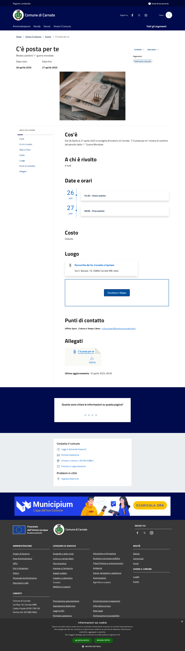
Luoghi (136, 576)
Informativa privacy (102, 606)
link (118, 635)
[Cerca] (169, 15)
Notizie (136, 553)
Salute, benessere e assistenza (107, 573)
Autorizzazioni (99, 578)
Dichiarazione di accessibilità (106, 615)
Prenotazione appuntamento (66, 601)
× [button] (182, 622)
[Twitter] (138, 15)
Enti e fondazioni (20, 568)
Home (19, 36)
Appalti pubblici (60, 573)
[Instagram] (144, 15)
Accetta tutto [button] (82, 640)
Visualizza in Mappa (117, 292)
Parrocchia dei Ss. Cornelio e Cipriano (94, 265)
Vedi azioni (151, 49)
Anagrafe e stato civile (63, 553)
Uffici (15, 563)
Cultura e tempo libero (63, 558)
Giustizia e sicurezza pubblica (106, 558)
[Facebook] (131, 15)
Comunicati (138, 558)
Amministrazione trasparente (106, 601)
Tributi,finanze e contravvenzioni (108, 563)
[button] (92, 646)
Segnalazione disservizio (64, 606)
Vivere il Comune (33, 36)
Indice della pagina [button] (27, 130)
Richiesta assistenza (62, 615)
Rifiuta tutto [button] (103, 640)
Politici (16, 573)
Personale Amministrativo (25, 578)
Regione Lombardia (21, 3)
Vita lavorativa (59, 563)
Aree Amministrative (22, 558)
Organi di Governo (21, 553)
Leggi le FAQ (58, 610)
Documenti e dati (21, 583)
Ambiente (97, 568)
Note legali (98, 610)
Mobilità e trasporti (62, 586)
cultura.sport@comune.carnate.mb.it (119, 328)
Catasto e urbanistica (62, 578)
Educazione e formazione (104, 553)
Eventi (48, 36)
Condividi (138, 49)
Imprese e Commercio (63, 568)
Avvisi (136, 563)
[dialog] (92, 635)
